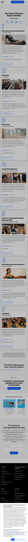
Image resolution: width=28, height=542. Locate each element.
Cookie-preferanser (21, 539)
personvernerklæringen (16, 533)
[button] (25, 505)
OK (13, 539)
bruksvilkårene (8, 532)
